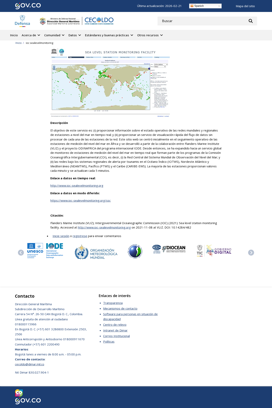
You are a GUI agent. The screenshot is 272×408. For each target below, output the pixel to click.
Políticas (108, 341)
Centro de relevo (114, 325)
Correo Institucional (116, 336)
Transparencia (113, 303)
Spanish (199, 5)
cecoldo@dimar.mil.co (29, 364)
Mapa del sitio (245, 6)
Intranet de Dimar (115, 330)
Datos (72, 35)
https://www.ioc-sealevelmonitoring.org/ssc (80, 200)
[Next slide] (251, 253)
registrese (80, 236)
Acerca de (29, 35)
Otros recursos (148, 35)
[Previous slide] (21, 253)
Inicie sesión (61, 236)
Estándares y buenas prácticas (107, 35)
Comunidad (52, 35)
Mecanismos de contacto (120, 308)
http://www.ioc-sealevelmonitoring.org (76, 185)
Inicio (14, 35)
